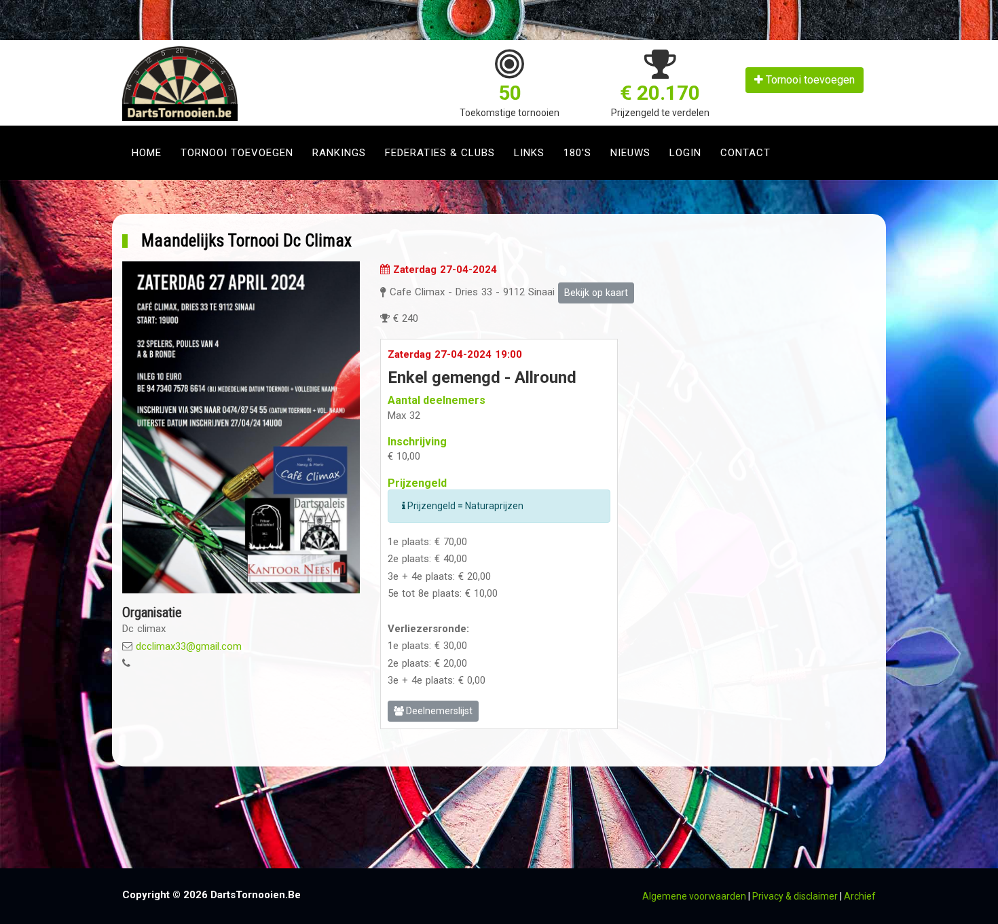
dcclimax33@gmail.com (189, 646)
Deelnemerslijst (438, 710)
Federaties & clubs (440, 153)
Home (147, 153)
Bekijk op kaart (596, 292)
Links (529, 153)
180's (577, 153)
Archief (860, 896)
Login (685, 153)
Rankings (339, 153)
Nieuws (630, 153)
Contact (745, 153)
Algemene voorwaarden (694, 896)
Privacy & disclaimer (795, 896)
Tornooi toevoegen (809, 79)
